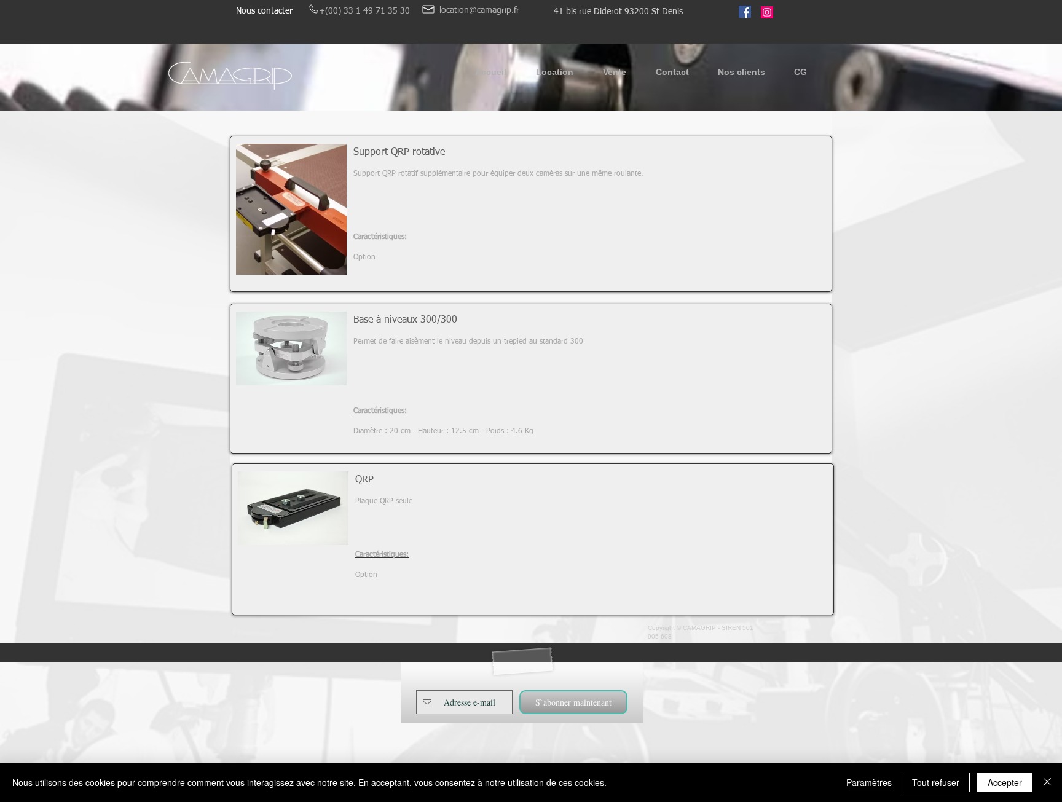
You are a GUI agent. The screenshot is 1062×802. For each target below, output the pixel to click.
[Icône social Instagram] (767, 12)
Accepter (1005, 782)
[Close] (1047, 782)
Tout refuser (935, 782)
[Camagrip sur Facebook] (745, 12)
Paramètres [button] (869, 782)
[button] (554, 76)
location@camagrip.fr (479, 10)
